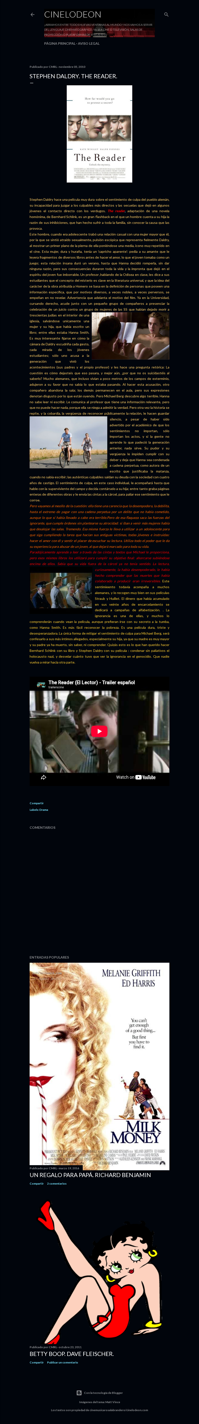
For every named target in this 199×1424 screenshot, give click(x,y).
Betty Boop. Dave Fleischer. (72, 1353)
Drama (43, 810)
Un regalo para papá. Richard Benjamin (90, 1174)
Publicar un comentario (62, 1362)
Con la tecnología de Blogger (103, 1393)
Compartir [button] (37, 803)
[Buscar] (166, 13)
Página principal (59, 43)
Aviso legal (89, 43)
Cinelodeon (72, 14)
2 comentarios (56, 1183)
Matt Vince (112, 1402)
